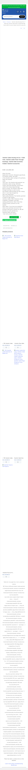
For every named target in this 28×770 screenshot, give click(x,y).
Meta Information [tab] (7, 228)
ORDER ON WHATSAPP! (10, 220)
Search (22, 16)
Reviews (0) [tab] (14, 225)
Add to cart (14, 217)
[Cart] (24, 11)
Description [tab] (6, 225)
